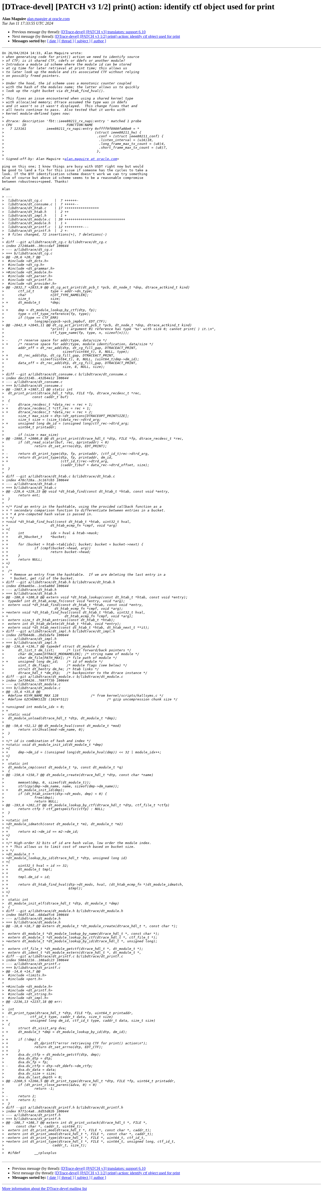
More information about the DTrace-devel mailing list (44, 1188)
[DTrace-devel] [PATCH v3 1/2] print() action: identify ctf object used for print (117, 36)
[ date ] (52, 41)
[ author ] (98, 41)
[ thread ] (66, 41)
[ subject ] (82, 41)
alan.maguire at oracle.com (48, 19)
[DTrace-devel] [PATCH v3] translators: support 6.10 (103, 32)
